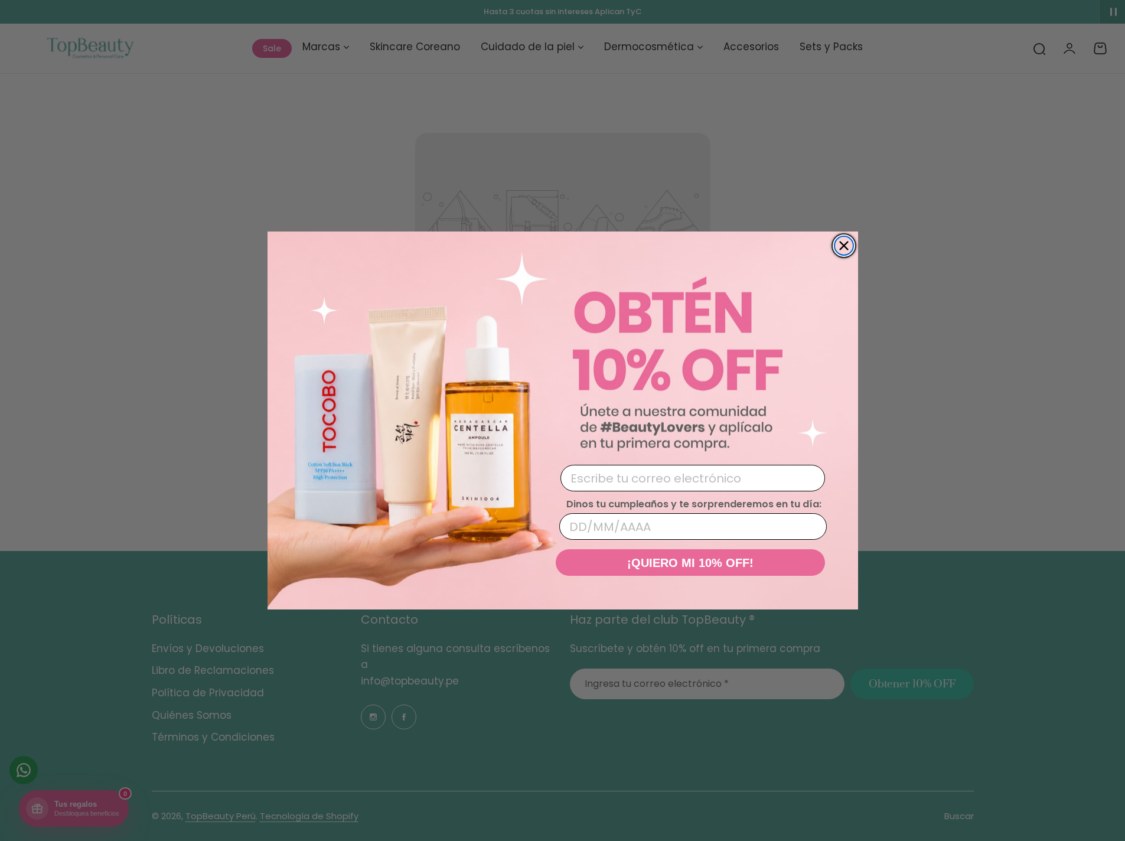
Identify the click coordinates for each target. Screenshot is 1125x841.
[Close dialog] (843, 245)
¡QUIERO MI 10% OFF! (690, 562)
